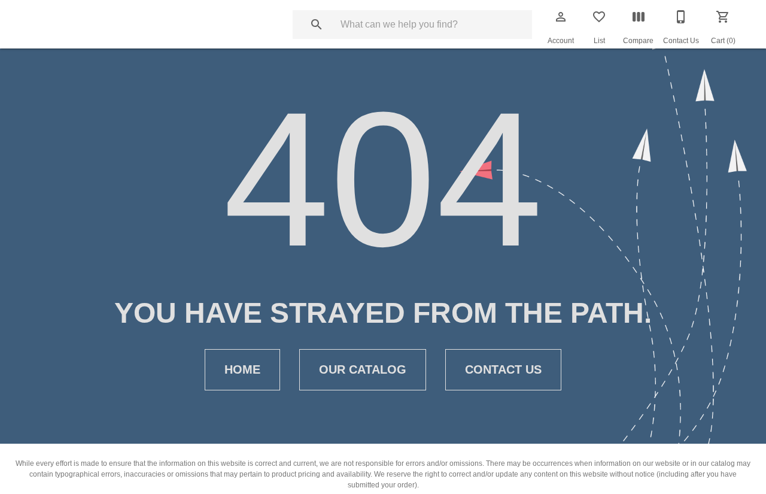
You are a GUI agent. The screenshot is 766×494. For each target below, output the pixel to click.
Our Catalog (362, 369)
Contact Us (503, 369)
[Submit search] (316, 24)
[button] (560, 16)
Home (242, 369)
